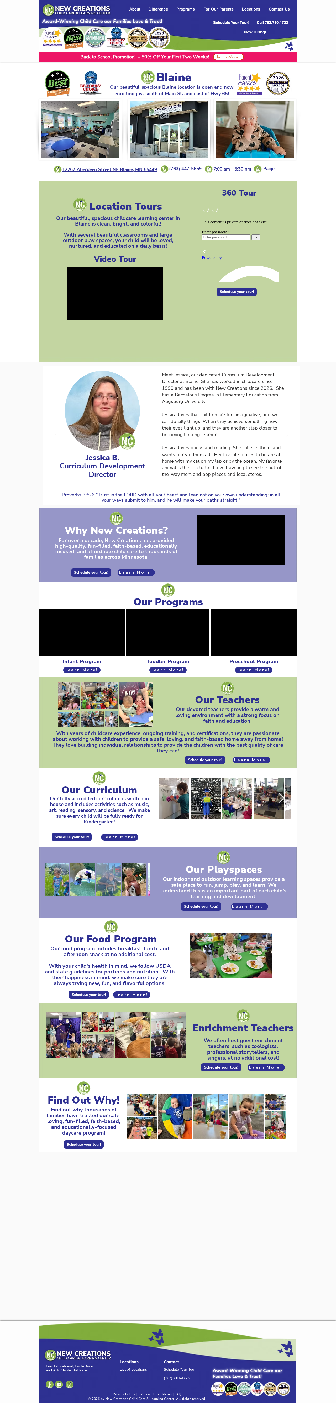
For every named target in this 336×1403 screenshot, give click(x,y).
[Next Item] (282, 798)
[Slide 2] (177, 493)
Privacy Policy (124, 1394)
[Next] (287, 435)
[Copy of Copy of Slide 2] (171, 493)
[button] (134, 9)
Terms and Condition (154, 1394)
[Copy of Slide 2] (164, 493)
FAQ (178, 1394)
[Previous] (55, 435)
